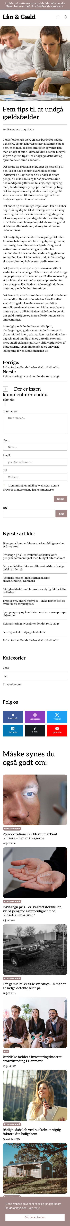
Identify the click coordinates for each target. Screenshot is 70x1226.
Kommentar (10, 411)
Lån (5, 676)
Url (5, 470)
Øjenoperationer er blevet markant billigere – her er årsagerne (34, 544)
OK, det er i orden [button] (35, 1217)
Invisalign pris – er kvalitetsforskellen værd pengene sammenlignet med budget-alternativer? (34, 556)
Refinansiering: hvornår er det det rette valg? (31, 623)
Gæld (6, 667)
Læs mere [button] (34, 1208)
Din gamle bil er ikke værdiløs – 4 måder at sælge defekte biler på (33, 567)
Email (6, 455)
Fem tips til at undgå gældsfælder (24, 632)
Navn (6, 440)
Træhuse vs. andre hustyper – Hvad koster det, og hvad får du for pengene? (34, 602)
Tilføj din (8, 399)
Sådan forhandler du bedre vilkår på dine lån (31, 640)
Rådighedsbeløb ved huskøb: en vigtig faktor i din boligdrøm (34, 590)
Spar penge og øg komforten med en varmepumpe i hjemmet (34, 613)
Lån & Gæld (19, 17)
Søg (5, 507)
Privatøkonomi (12, 684)
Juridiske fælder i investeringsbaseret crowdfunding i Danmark (26, 579)
